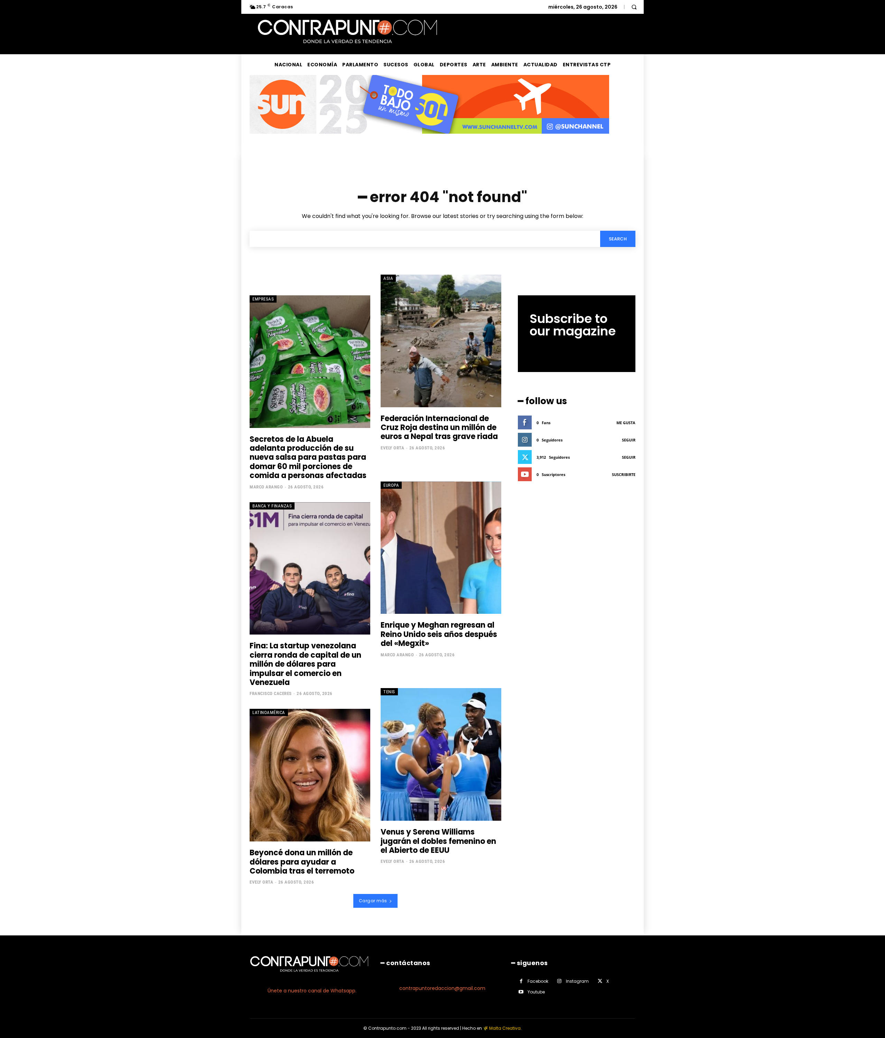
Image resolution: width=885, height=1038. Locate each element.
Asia (388, 278)
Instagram (577, 981)
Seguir (628, 439)
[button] (634, 7)
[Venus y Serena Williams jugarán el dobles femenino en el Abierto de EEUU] (441, 754)
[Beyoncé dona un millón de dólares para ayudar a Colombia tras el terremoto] (310, 775)
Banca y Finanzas (272, 505)
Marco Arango (266, 486)
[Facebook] (521, 981)
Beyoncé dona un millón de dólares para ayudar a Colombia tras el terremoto (302, 861)
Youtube (536, 992)
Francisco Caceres (271, 693)
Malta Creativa (505, 1028)
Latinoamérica (268, 712)
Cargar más (373, 901)
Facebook (538, 981)
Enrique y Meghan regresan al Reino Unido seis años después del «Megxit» (439, 634)
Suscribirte (623, 474)
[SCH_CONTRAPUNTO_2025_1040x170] (429, 139)
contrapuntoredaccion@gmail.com (442, 988)
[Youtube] (521, 992)
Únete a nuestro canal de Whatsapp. (312, 990)
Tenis (389, 691)
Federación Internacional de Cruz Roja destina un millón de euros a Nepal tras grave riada (439, 427)
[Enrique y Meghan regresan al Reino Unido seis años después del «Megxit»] (441, 548)
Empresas (263, 299)
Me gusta (625, 422)
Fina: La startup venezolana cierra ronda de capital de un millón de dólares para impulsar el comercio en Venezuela (305, 664)
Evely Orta (392, 447)
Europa (391, 485)
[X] (600, 981)
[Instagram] (559, 981)
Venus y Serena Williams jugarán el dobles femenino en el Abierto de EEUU (438, 841)
